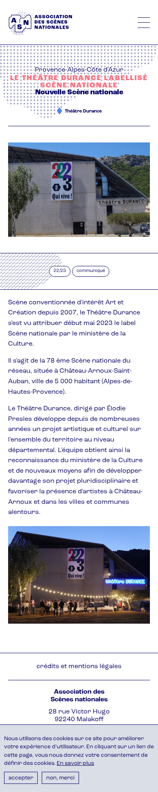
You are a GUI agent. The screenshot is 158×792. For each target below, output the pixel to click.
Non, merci (60, 778)
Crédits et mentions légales (79, 666)
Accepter (21, 778)
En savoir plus (75, 763)
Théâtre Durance (83, 111)
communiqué (91, 271)
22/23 (59, 271)
